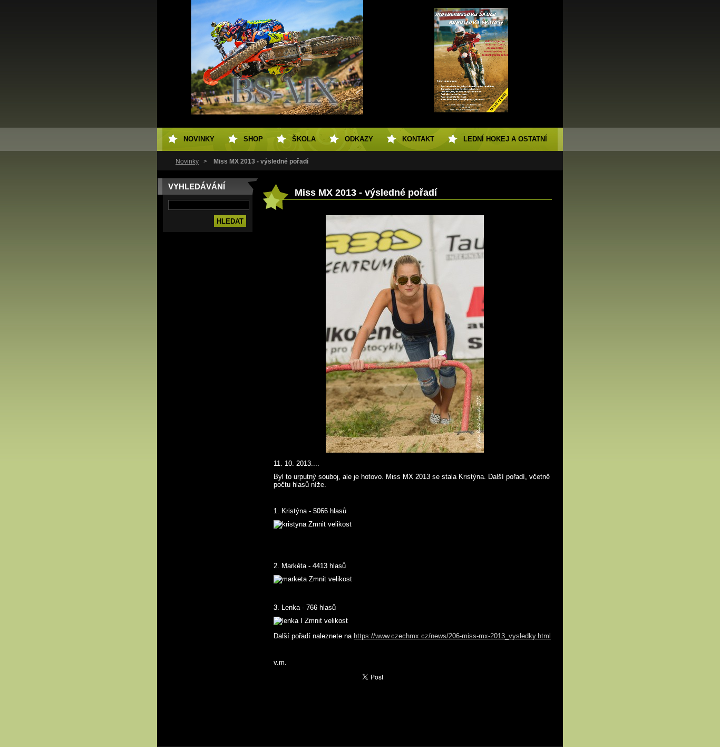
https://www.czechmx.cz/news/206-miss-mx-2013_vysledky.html (452, 636)
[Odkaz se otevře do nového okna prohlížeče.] (405, 450)
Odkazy (359, 139)
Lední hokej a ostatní (505, 139)
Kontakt (418, 139)
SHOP (253, 139)
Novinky (187, 161)
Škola (304, 139)
